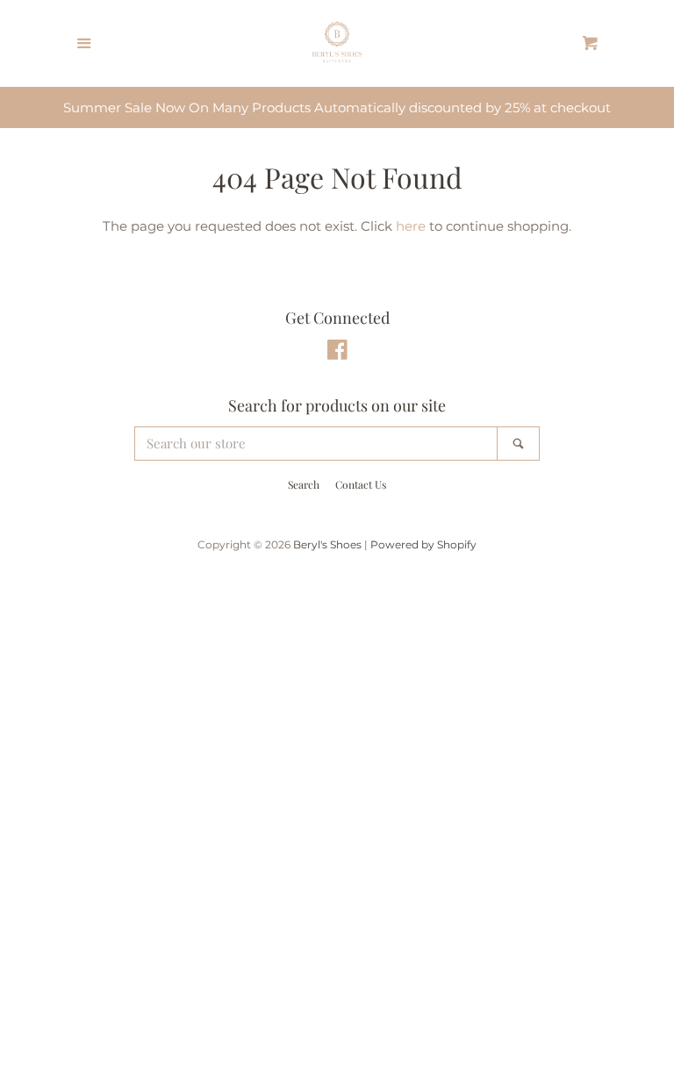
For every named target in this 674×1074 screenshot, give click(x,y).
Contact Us (360, 484)
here (411, 226)
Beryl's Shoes (327, 544)
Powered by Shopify (423, 544)
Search (303, 484)
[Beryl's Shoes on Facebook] (337, 353)
